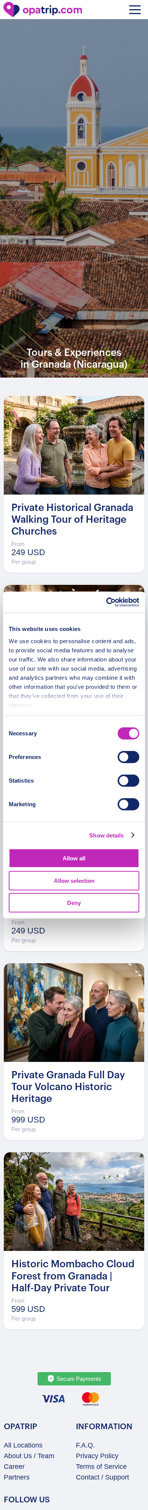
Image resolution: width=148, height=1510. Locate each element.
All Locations (23, 1445)
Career (14, 1466)
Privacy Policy (97, 1456)
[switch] (128, 757)
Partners (17, 1477)
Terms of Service (101, 1466)
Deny (74, 903)
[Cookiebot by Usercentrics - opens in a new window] (106, 602)
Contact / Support (102, 1477)
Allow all (74, 858)
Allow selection (74, 880)
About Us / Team (29, 1456)
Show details (106, 835)
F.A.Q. (85, 1445)
